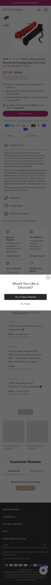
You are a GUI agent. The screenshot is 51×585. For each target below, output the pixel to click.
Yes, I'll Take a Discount (25, 297)
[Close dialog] (48, 277)
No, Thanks (25, 304)
